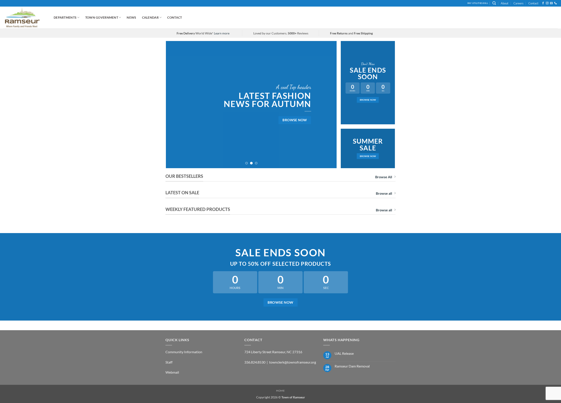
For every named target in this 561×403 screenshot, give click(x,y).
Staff (168, 362)
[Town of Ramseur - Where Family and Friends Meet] (25, 18)
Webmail (172, 372)
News (131, 17)
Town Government (101, 17)
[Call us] (555, 3)
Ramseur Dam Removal (352, 366)
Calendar (150, 17)
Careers (518, 3)
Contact (533, 3)
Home (280, 390)
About (504, 3)
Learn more (221, 33)
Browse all (384, 193)
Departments (65, 17)
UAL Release (344, 353)
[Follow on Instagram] (547, 3)
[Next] (328, 104)
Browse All (383, 177)
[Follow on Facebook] (543, 3)
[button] (494, 3)
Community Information (183, 352)
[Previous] (175, 104)
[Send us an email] (551, 3)
